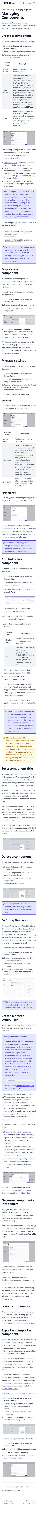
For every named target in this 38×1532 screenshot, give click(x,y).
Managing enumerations (28, 1502)
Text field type (27, 673)
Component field (10, 163)
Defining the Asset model (9, 1502)
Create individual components (15, 1132)
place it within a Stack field (20, 1193)
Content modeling (8, 10)
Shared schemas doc (10, 1389)
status (29, 3)
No (29, 1487)
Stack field (8, 181)
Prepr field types (20, 611)
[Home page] (9, 3)
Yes (23, 1487)
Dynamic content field (12, 168)
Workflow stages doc (15, 695)
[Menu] (34, 3)
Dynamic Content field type (25, 175)
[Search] (24, 3)
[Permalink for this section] (33, 36)
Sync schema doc (26, 1367)
